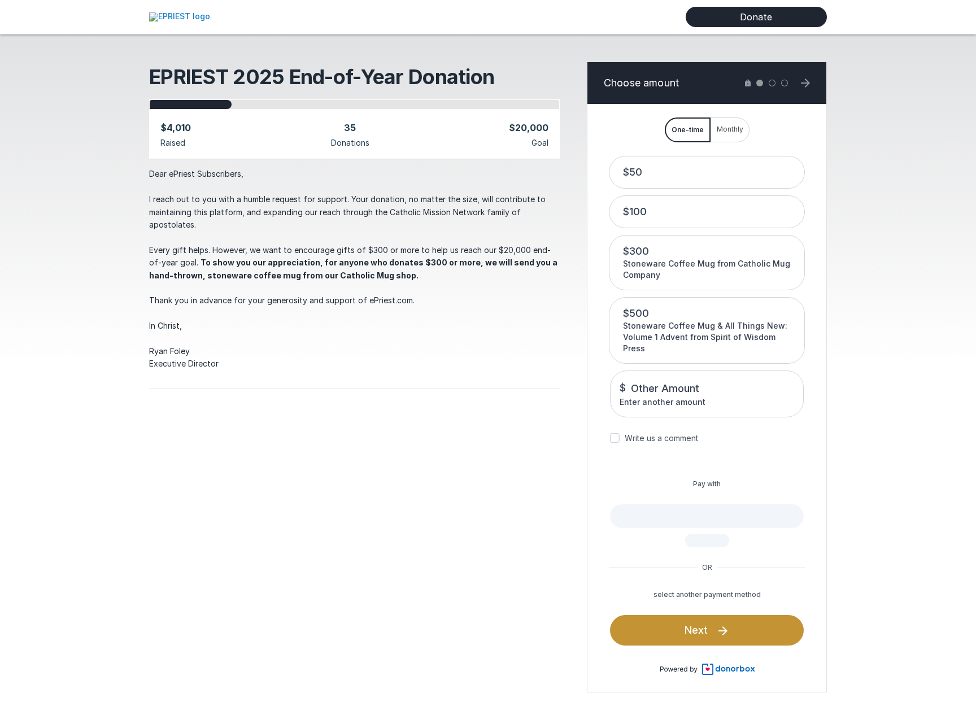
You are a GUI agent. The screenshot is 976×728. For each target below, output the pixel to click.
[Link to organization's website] (179, 16)
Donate (756, 17)
